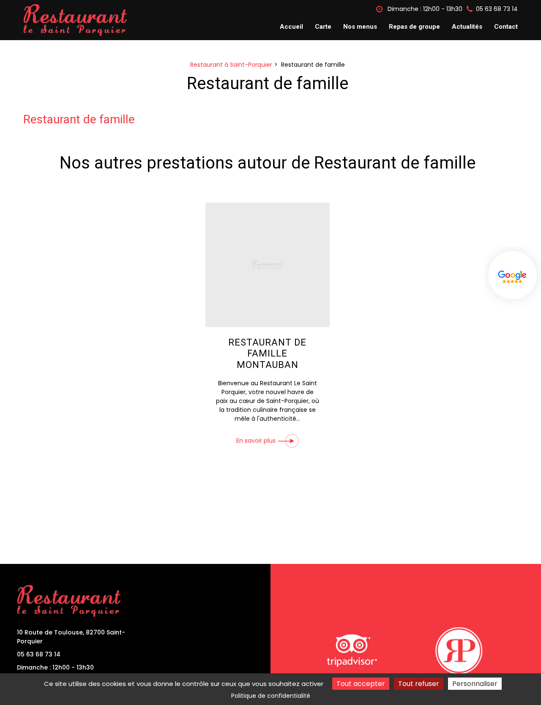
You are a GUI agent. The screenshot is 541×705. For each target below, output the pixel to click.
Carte (323, 26)
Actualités (467, 26)
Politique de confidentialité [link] (270, 695)
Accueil (291, 26)
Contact (506, 26)
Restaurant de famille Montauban (267, 353)
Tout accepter (360, 684)
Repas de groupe (414, 26)
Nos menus (360, 26)
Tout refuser (418, 684)
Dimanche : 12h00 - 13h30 (424, 9)
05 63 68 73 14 (38, 654)
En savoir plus (256, 441)
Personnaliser (474, 684)
